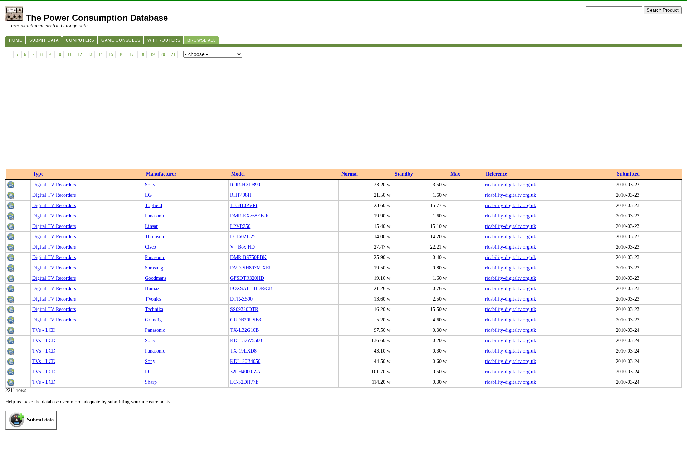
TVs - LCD (43, 330)
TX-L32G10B (244, 330)
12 (80, 54)
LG (148, 195)
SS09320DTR (244, 309)
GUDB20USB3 (245, 319)
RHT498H (240, 195)
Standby (404, 174)
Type (38, 174)
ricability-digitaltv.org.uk (510, 184)
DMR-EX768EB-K (249, 216)
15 (111, 54)
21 (173, 54)
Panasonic (155, 216)
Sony (150, 184)
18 (142, 54)
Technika (154, 309)
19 (152, 54)
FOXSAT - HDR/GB (251, 288)
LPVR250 (240, 226)
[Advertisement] (343, 115)
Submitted (628, 174)
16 (121, 54)
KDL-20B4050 (245, 361)
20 (163, 54)
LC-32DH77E (244, 382)
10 (59, 54)
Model (238, 174)
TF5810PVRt (243, 205)
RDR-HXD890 (245, 184)
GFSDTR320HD (247, 278)
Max (455, 174)
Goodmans (155, 278)
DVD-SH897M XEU (251, 268)
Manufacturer (161, 174)
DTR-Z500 (241, 299)
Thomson (154, 236)
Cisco (150, 247)
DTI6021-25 (242, 236)
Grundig (153, 319)
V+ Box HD (242, 247)
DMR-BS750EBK (248, 257)
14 (100, 54)
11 (69, 54)
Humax (152, 288)
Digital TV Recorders (54, 184)
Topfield (153, 205)
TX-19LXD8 (243, 351)
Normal (349, 174)
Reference (496, 174)
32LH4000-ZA (245, 371)
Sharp (151, 382)
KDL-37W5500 (246, 340)
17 (132, 54)
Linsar (151, 226)
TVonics (153, 299)
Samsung (154, 268)
